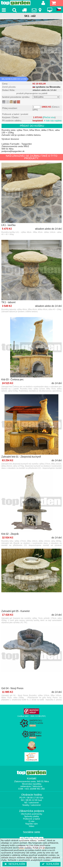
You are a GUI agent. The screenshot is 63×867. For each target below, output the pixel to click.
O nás (31, 821)
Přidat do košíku (32, 125)
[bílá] (7, 102)
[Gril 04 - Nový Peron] (31, 656)
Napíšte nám (31, 823)
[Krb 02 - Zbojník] (31, 501)
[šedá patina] (4, 102)
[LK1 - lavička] (31, 193)
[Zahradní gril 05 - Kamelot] (31, 579)
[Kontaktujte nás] (37, 10)
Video (31, 826)
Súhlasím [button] (52, 864)
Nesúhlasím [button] (17, 864)
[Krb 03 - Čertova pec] (31, 347)
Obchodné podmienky (31, 814)
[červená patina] (18, 102)
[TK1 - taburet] (31, 270)
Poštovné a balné (31, 819)
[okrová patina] (11, 102)
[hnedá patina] (15, 102)
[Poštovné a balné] (24, 10)
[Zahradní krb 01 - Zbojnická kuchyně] (31, 424)
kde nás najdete (54, 120)
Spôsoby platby (31, 816)
